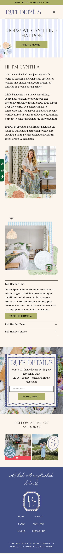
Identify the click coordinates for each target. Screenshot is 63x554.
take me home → (31, 44)
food (21, 524)
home (21, 516)
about (39, 516)
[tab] (31, 300)
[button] (54, 11)
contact (38, 524)
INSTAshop (38, 531)
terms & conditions (38, 546)
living (21, 531)
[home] (27, 12)
